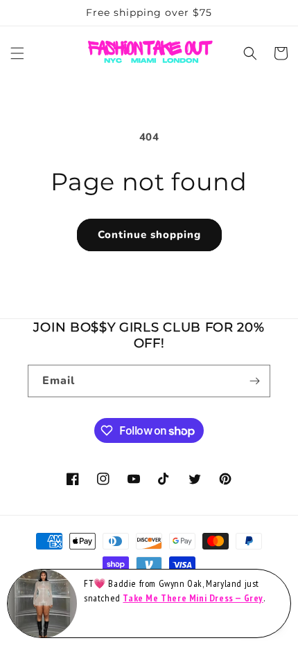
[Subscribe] (254, 381)
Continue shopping (149, 235)
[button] (17, 53)
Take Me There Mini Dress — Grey (193, 598)
